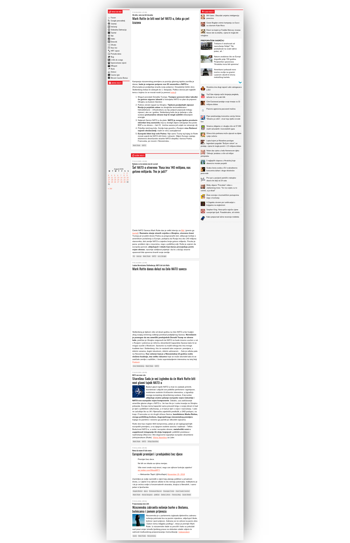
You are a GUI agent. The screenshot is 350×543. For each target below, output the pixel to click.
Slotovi (113, 72)
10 (109, 178)
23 (128, 180)
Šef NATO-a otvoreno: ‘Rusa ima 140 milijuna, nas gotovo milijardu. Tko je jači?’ (161, 169)
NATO (144, 145)
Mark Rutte (136, 145)
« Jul (110, 188)
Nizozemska (151, 536)
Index (113, 39)
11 (112, 178)
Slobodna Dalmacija (118, 30)
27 (118, 182)
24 (109, 182)
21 (121, 180)
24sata (113, 45)
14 (121, 178)
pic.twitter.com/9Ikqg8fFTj (149, 470)
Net (112, 36)
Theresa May (176, 495)
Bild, (183, 230)
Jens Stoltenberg (138, 366)
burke (135, 536)
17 (109, 180)
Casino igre (115, 75)
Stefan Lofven (165, 495)
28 (121, 182)
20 (118, 180)
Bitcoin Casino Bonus (119, 78)
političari (156, 495)
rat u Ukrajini (162, 256)
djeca (146, 491)
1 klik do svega (117, 60)
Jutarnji (113, 24)
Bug (112, 57)
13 (118, 178)
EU (134, 256)
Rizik (113, 69)
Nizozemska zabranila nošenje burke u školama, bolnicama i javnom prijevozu (160, 509)
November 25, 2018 (176, 474)
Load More (222, 226)
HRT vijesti (115, 51)
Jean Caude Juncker (183, 491)
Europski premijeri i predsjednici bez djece (157, 453)
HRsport (114, 66)
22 (125, 180)
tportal (135, 233)
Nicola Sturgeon (147, 495)
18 (112, 180)
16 (128, 178)
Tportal (113, 33)
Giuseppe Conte (168, 491)
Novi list (114, 48)
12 (115, 178)
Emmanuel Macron (155, 491)
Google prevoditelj (118, 21)
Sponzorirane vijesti (118, 63)
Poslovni (136, 362)
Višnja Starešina (160, 437)
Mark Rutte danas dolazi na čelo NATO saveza (159, 268)
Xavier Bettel (186, 495)
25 (112, 182)
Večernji (114, 27)
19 (115, 180)
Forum (113, 18)
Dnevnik (114, 42)
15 (125, 178)
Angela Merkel (137, 491)
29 (125, 182)
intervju (139, 256)
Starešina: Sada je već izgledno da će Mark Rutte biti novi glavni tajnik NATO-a (163, 380)
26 (115, 182)
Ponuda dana (116, 54)
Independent (184, 532)
